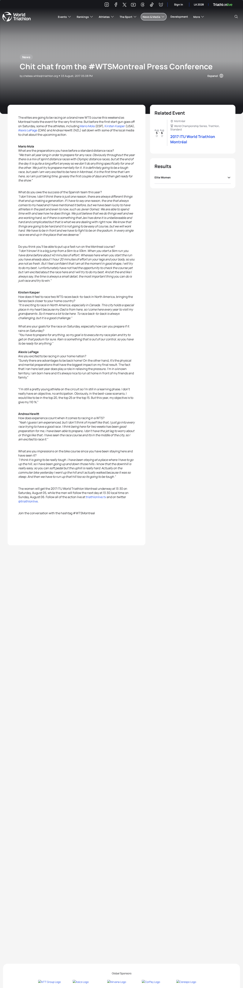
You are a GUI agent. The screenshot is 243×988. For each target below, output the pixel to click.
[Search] (236, 16)
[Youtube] (133, 5)
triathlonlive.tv (96, 497)
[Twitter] (124, 5)
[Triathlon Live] (222, 5)
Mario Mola (87, 126)
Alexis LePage (27, 130)
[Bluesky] (161, 5)
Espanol (212, 76)
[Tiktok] (151, 5)
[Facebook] (116, 5)
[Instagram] (106, 5)
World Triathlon (16, 16)
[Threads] (142, 5)
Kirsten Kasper (115, 126)
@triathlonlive (28, 501)
